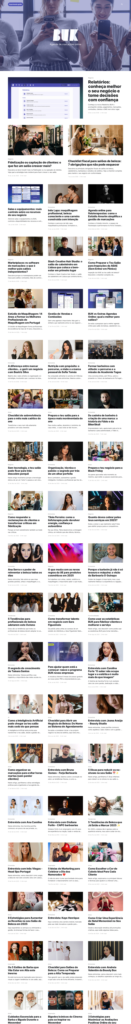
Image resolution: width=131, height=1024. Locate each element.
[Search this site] (121, 4)
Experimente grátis (15, 4)
